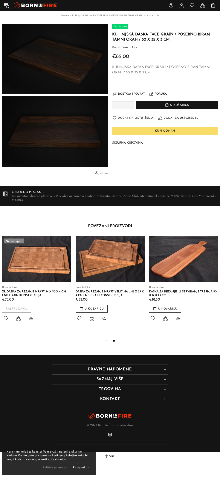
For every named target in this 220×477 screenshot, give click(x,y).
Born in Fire (35, 5)
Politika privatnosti (56, 467)
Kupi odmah (165, 130)
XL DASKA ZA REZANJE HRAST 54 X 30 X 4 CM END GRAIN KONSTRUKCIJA (34, 293)
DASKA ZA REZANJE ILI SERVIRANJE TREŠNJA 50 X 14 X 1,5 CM (183, 293)
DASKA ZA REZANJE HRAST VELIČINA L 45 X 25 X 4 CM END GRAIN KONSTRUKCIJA (110, 293)
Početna (65, 15)
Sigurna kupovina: (127, 142)
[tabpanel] (36, 283)
